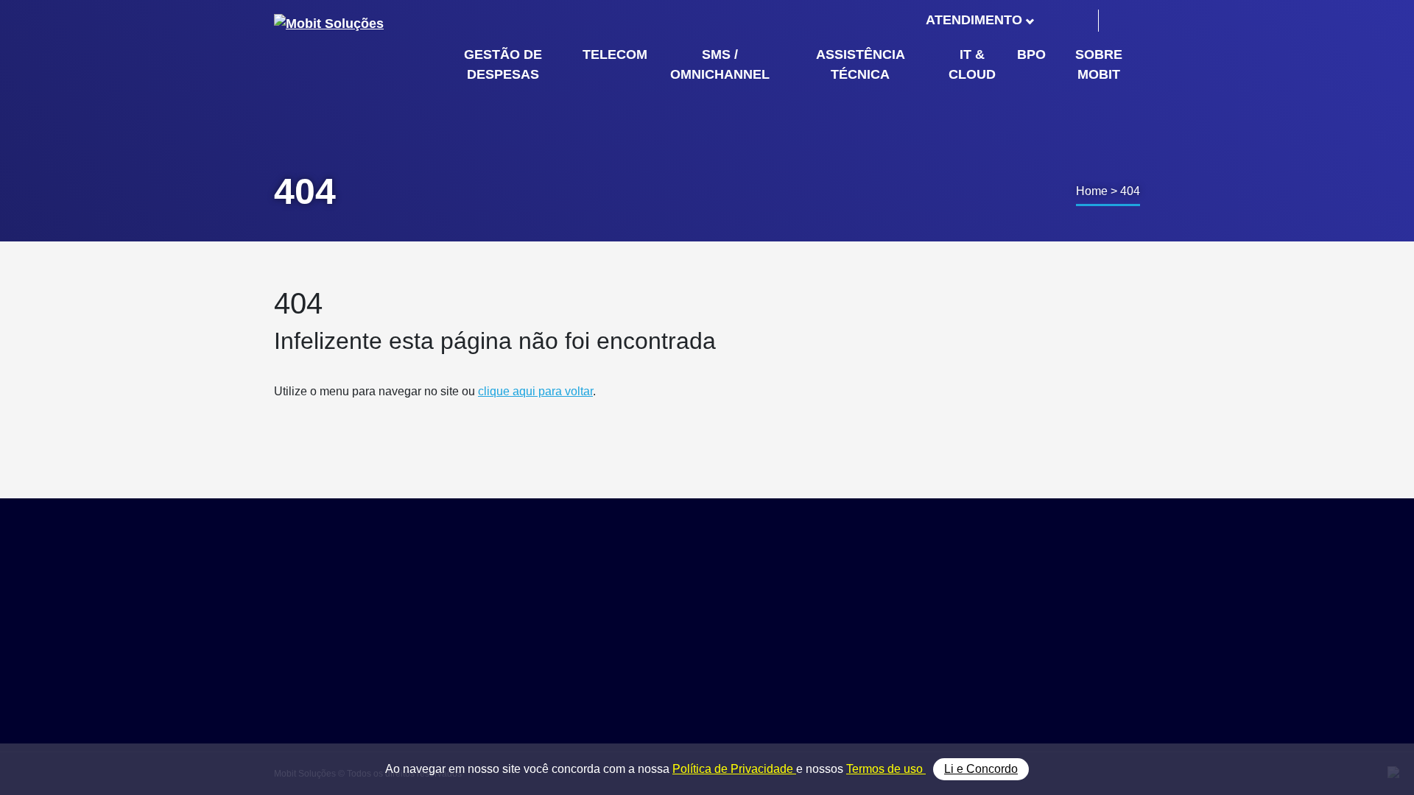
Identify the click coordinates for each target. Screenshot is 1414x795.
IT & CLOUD (972, 64)
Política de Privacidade (734, 769)
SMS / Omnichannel (911, 641)
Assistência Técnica (911, 657)
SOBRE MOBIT (1098, 64)
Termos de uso (886, 769)
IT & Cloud (888, 674)
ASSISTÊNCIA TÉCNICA (860, 64)
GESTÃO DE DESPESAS (503, 64)
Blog (1021, 641)
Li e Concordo (981, 769)
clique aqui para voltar (535, 391)
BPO (1031, 54)
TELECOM (615, 54)
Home (1092, 191)
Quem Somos (1044, 607)
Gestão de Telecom (910, 624)
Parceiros (1033, 624)
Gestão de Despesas (914, 607)
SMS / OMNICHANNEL (720, 64)
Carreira (1029, 657)
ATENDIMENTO (974, 20)
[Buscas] (1121, 20)
